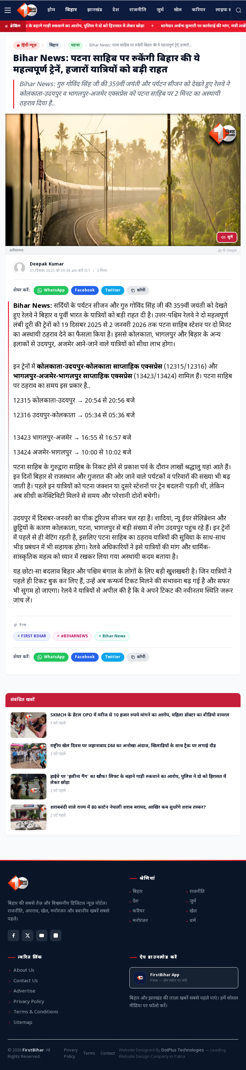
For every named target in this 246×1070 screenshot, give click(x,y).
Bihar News (112, 636)
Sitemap (22, 1023)
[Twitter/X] (27, 935)
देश (135, 901)
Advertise (24, 991)
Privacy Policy (28, 1002)
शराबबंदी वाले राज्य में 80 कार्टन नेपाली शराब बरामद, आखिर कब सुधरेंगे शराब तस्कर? (128, 808)
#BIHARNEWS (72, 636)
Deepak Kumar (47, 264)
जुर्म (193, 901)
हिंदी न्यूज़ (29, 45)
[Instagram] (56, 935)
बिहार (53, 45)
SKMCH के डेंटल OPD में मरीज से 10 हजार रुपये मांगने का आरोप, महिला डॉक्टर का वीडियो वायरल (139, 715)
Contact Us (25, 981)
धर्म (193, 921)
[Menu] (7, 10)
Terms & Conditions (35, 1012)
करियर (138, 911)
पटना (75, 45)
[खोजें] (238, 10)
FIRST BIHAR (31, 636)
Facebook (85, 290)
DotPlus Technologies (182, 1050)
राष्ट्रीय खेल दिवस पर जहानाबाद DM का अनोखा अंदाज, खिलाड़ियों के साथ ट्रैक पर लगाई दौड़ (133, 746)
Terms (89, 1053)
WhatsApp (54, 290)
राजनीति (197, 892)
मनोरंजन (140, 921)
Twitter (112, 290)
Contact (108, 1053)
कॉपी (141, 290)
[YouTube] (41, 935)
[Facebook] (13, 935)
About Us (23, 971)
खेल (193, 911)
